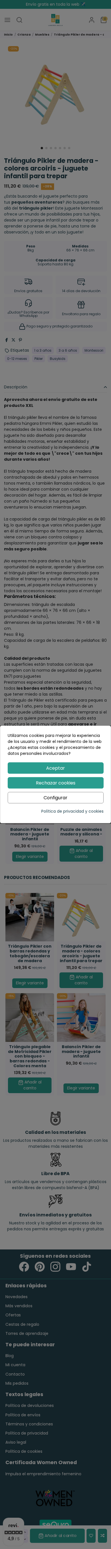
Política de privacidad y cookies (72, 811)
